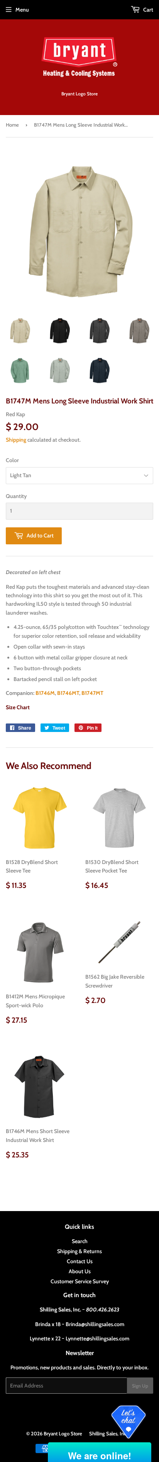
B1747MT (92, 692)
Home (12, 125)
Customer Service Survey (80, 1281)
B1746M (45, 692)
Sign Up (140, 1386)
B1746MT (68, 692)
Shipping (16, 439)
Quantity (16, 496)
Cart (147, 9)
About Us (80, 1271)
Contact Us (80, 1261)
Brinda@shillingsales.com (95, 1324)
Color (12, 460)
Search (80, 1241)
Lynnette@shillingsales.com (97, 1338)
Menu (22, 9)
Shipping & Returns (79, 1251)
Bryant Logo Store (63, 1433)
